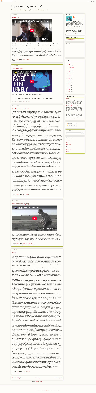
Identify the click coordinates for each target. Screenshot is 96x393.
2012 (69, 83)
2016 (69, 64)
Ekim (70, 70)
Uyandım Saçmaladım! (26, 6)
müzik (17, 60)
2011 (69, 85)
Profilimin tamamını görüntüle (72, 33)
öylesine (21, 60)
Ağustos (71, 71)
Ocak (70, 75)
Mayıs (70, 73)
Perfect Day (15, 17)
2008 (69, 91)
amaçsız (18, 196)
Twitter (67, 146)
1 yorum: (28, 101)
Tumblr (68, 140)
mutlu (27, 244)
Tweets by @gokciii (70, 39)
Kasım (70, 65)
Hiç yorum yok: (29, 243)
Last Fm (68, 142)
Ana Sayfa (38, 378)
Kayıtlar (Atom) (39, 381)
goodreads (68, 149)
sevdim (33, 244)
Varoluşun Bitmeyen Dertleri (21, 109)
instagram (68, 144)
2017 (69, 62)
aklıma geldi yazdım (20, 373)
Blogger (46, 390)
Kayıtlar (70, 123)
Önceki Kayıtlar (58, 378)
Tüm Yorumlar (71, 125)
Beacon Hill (68, 113)
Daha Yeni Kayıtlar (17, 378)
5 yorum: (28, 194)
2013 (69, 82)
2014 (69, 80)
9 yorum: (28, 371)
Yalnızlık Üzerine (17, 68)
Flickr (67, 151)
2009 (69, 89)
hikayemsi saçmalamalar (25, 196)
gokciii (75, 17)
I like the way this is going (20, 204)
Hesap (14, 252)
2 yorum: (28, 59)
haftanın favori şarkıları (21, 244)
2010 (69, 87)
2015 (69, 78)
